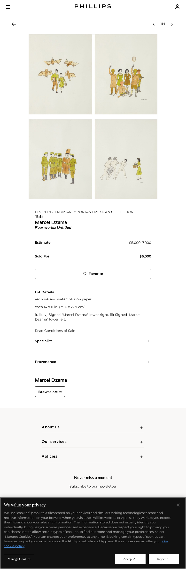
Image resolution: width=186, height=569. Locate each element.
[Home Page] (93, 6)
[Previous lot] (153, 24)
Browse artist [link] (50, 392)
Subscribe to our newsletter (93, 486)
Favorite (96, 274)
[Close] (178, 505)
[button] (93, 116)
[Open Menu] (11, 7)
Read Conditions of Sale (55, 331)
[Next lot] (172, 24)
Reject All (163, 559)
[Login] (177, 7)
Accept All (130, 559)
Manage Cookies (19, 559)
